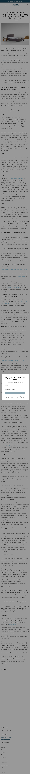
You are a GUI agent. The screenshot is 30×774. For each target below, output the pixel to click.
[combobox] (6, 389)
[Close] (26, 376)
